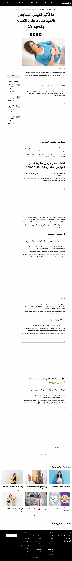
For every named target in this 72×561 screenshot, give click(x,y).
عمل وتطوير (38, 544)
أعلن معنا (27, 544)
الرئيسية (54, 9)
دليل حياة (51, 544)
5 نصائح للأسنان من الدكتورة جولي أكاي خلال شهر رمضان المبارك (37, 509)
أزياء (51, 3)
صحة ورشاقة (39, 3)
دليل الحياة (30, 3)
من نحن (27, 536)
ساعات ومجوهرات (37, 536)
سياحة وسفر (38, 541)
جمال (46, 3)
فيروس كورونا (57, 382)
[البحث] (6, 3)
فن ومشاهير (50, 549)
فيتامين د (53, 319)
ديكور (40, 546)
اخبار (40, 538)
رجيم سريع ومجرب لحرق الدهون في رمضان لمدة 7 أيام (12, 509)
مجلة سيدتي (26, 549)
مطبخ (23, 3)
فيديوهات (39, 549)
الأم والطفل (50, 552)
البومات (39, 552)
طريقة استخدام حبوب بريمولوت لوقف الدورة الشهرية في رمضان (37, 487)
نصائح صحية (41, 9)
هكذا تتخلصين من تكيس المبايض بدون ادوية (50, 86)
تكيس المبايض (42, 447)
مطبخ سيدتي (26, 551)
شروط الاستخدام (25, 541)
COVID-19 (50, 72)
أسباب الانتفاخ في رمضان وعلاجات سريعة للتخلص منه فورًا (61, 487)
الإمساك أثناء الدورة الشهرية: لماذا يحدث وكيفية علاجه (13, 487)
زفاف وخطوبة (50, 555)
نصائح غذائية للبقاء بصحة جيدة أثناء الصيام (60, 508)
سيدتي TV (27, 554)
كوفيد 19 (50, 447)
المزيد (35, 515)
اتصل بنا (27, 538)
